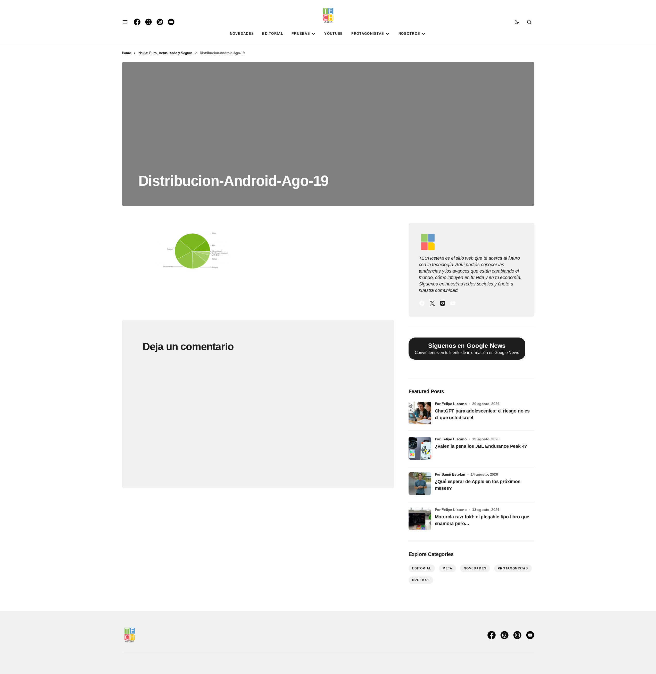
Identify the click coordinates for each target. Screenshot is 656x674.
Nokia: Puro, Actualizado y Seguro (165, 53)
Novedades (475, 568)
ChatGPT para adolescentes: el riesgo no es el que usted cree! (482, 414)
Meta (447, 568)
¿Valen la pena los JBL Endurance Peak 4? (481, 446)
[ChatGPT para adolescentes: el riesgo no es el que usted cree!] (420, 413)
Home (126, 53)
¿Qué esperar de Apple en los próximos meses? (477, 485)
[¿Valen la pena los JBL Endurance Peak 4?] (420, 448)
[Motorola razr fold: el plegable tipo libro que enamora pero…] (420, 519)
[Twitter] (432, 303)
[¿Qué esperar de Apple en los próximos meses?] (420, 483)
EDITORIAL (421, 568)
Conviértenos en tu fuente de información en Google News (467, 348)
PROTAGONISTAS (513, 568)
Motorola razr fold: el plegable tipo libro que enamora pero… (482, 520)
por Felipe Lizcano (451, 404)
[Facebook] (422, 303)
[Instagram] (442, 303)
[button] (125, 22)
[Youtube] (453, 303)
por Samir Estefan (450, 474)
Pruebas (421, 580)
